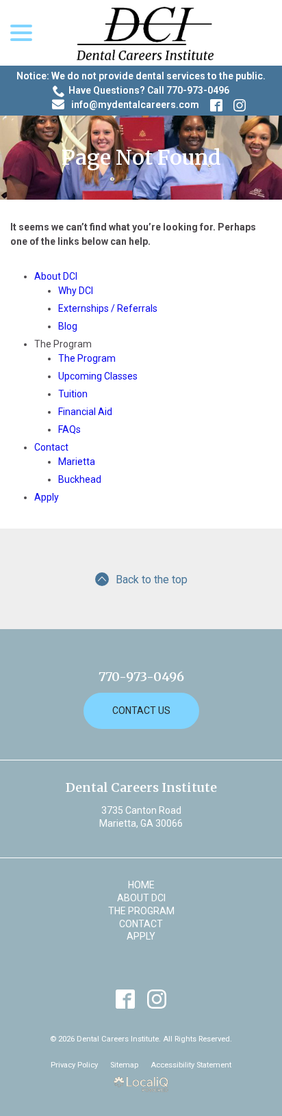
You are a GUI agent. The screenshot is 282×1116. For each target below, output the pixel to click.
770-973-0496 (141, 677)
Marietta (76, 461)
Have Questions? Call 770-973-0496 (148, 90)
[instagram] (157, 998)
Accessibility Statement (191, 1065)
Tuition (73, 393)
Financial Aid (85, 411)
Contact (51, 447)
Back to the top (152, 579)
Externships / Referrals (107, 308)
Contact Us (141, 710)
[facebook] (125, 998)
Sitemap (124, 1065)
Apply (46, 497)
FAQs (69, 429)
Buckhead (79, 479)
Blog (67, 326)
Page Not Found (141, 157)
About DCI (55, 276)
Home (141, 884)
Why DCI (75, 290)
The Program (87, 358)
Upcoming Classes (98, 376)
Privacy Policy (74, 1065)
